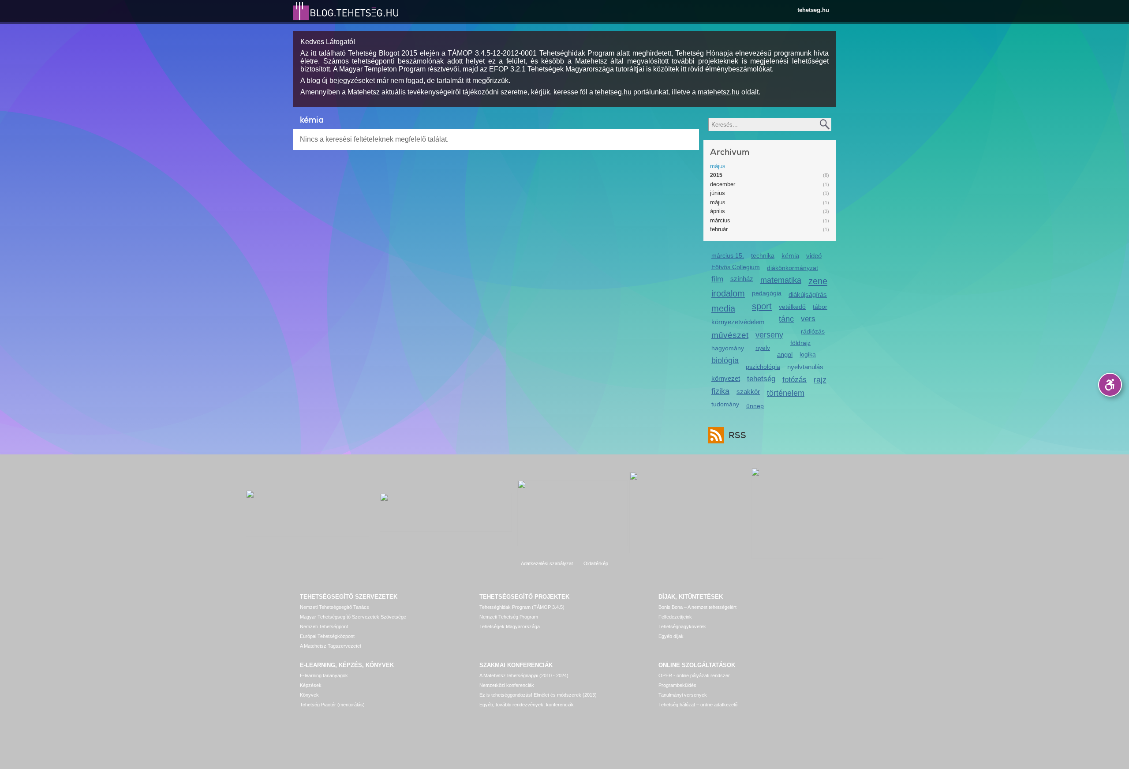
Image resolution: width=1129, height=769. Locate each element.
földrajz (800, 342)
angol (785, 354)
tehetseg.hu (813, 10)
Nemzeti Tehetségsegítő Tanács (334, 607)
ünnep (755, 405)
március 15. (727, 255)
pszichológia (763, 366)
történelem (785, 393)
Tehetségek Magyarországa (509, 626)
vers (808, 319)
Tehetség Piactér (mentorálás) (332, 704)
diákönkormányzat (792, 267)
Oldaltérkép (595, 563)
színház (741, 278)
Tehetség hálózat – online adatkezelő (697, 704)
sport (762, 306)
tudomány (725, 404)
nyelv (762, 347)
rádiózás (813, 331)
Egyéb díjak (671, 636)
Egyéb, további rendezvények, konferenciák (526, 704)
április (717, 211)
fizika (720, 391)
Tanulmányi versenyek (682, 695)
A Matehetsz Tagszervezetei (330, 646)
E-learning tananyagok (324, 675)
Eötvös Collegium (735, 266)
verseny (769, 334)
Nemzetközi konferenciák (506, 685)
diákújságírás (808, 294)
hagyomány (727, 348)
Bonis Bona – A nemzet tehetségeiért (697, 607)
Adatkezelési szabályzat (547, 563)
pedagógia (766, 292)
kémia (790, 255)
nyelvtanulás (805, 367)
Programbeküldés (677, 685)
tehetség (761, 379)
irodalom (728, 293)
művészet (729, 335)
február (719, 229)
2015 (716, 175)
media (723, 308)
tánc (786, 319)
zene (817, 281)
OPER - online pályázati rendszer (694, 675)
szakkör (748, 391)
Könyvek (309, 695)
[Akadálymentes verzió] (1110, 385)
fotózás (794, 379)
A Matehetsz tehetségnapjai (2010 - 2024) (523, 675)
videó (814, 255)
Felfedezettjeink (675, 616)
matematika (780, 280)
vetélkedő (792, 306)
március (720, 220)
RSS (737, 435)
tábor (820, 306)
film (717, 279)
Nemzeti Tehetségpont (324, 626)
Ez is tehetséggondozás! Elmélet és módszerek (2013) (538, 695)
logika (808, 354)
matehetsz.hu (719, 92)
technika (762, 255)
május (717, 166)
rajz (820, 379)
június (717, 193)
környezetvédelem (738, 322)
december (722, 184)
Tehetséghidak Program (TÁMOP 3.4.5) (521, 607)
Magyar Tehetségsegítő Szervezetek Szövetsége (353, 616)
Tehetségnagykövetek (682, 626)
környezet (725, 378)
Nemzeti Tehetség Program (508, 616)
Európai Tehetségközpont (327, 636)
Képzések (311, 685)
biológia (725, 360)
